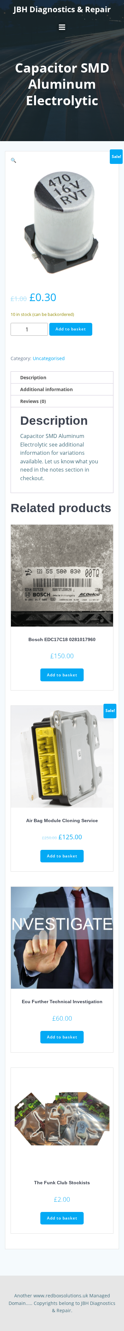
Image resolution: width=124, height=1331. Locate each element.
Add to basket (71, 329)
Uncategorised (49, 358)
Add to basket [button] (62, 675)
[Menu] (62, 27)
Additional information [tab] (46, 389)
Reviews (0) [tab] (33, 401)
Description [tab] (33, 377)
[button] (13, 160)
